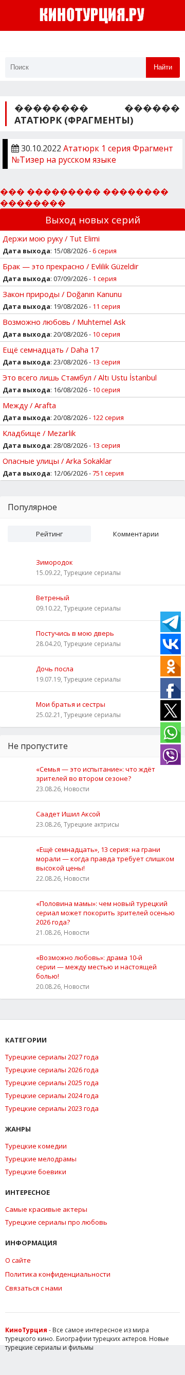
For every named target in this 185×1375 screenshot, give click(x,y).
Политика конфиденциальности (57, 1274)
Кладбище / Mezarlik (39, 433)
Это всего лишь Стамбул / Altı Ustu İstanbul (80, 377)
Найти (163, 67)
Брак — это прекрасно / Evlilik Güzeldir (71, 266)
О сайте (18, 1260)
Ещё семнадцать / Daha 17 (51, 349)
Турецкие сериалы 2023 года (52, 1108)
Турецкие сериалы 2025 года (52, 1082)
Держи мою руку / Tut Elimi (51, 238)
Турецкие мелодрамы (41, 1158)
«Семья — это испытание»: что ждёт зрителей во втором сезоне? (95, 773)
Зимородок (54, 562)
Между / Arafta (29, 405)
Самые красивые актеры (46, 1209)
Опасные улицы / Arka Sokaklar (57, 461)
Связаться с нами (33, 1288)
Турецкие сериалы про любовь (56, 1222)
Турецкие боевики (35, 1171)
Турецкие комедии (36, 1146)
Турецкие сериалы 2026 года (52, 1069)
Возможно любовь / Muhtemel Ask (64, 322)
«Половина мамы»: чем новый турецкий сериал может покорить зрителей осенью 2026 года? (105, 913)
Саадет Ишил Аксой (68, 814)
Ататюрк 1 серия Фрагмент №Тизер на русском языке (92, 154)
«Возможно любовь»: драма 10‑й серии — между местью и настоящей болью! (96, 967)
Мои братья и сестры (70, 704)
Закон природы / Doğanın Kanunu (62, 294)
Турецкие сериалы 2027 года (52, 1056)
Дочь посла (54, 668)
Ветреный (52, 597)
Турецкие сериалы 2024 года (52, 1095)
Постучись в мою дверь (75, 633)
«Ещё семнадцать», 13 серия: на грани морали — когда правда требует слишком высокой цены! (105, 859)
